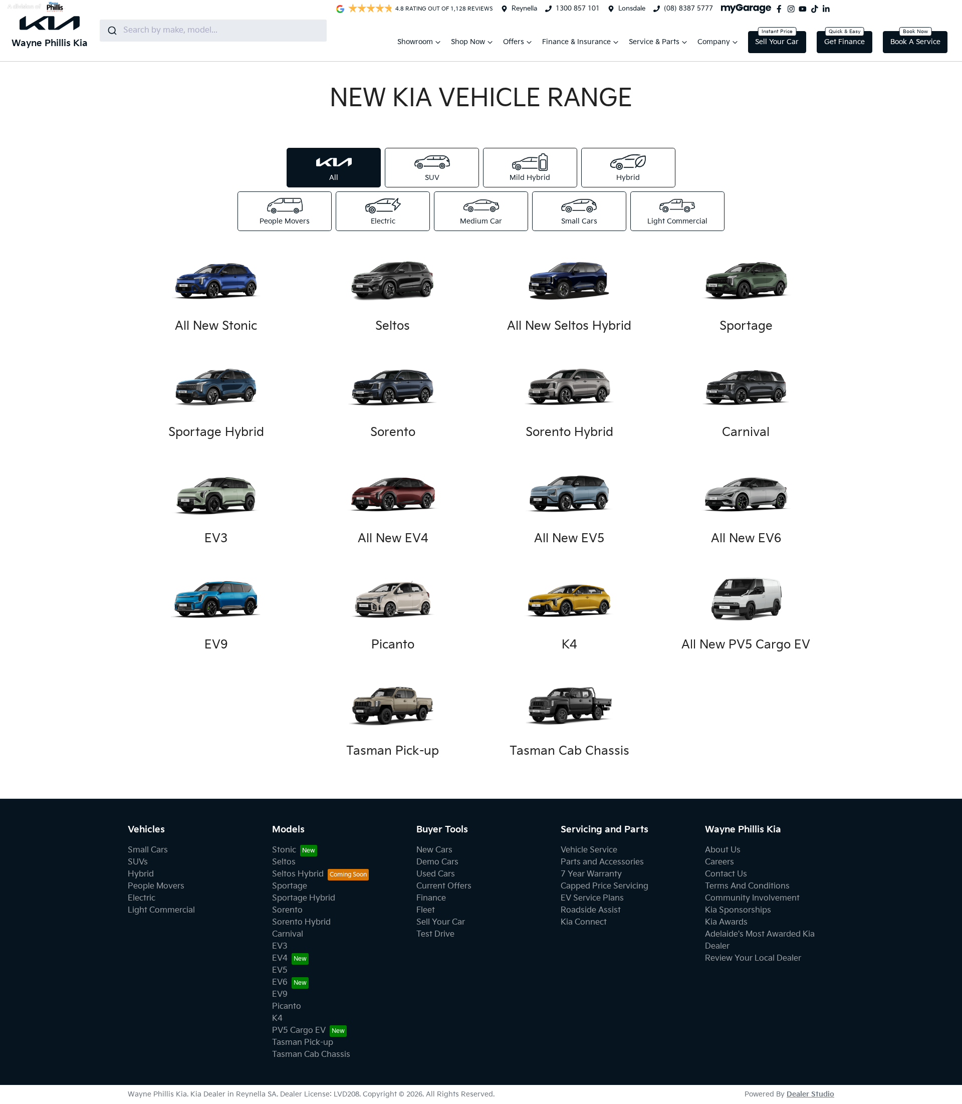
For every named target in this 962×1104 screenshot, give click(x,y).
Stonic (284, 850)
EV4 (280, 958)
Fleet (425, 910)
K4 (277, 1018)
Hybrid (141, 874)
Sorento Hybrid (301, 922)
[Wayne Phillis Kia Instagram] (793, 9)
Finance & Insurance (576, 42)
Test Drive (435, 934)
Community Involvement (752, 898)
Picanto (286, 1006)
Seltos (284, 862)
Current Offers (443, 886)
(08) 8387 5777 (688, 9)
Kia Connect (584, 922)
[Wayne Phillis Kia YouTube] (805, 9)
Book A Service (915, 42)
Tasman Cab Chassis (311, 1054)
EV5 (280, 970)
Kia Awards (726, 922)
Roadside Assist (591, 910)
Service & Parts (654, 42)
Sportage (289, 886)
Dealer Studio (810, 1094)
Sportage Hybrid (303, 898)
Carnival (287, 934)
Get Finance (844, 42)
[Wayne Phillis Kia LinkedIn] (828, 9)
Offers (513, 42)
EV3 (280, 946)
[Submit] (111, 31)
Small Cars (148, 850)
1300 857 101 (578, 9)
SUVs (138, 862)
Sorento (287, 910)
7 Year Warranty (591, 874)
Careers (719, 862)
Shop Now (468, 42)
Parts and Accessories (602, 862)
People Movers (156, 886)
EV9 (280, 994)
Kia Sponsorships (738, 910)
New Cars (434, 850)
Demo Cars (437, 862)
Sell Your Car (777, 42)
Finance (431, 898)
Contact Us (726, 874)
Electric (141, 898)
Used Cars (435, 874)
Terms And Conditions (747, 886)
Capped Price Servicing (604, 886)
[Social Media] (817, 9)
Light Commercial (161, 910)
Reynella (524, 9)
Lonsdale (631, 9)
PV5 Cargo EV (299, 1030)
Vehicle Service (589, 850)
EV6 (280, 982)
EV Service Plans (592, 898)
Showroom (415, 42)
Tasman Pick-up (302, 1042)
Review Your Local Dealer (753, 958)
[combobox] (213, 31)
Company (713, 42)
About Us (723, 850)
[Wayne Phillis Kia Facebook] (781, 9)
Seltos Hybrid (298, 874)
